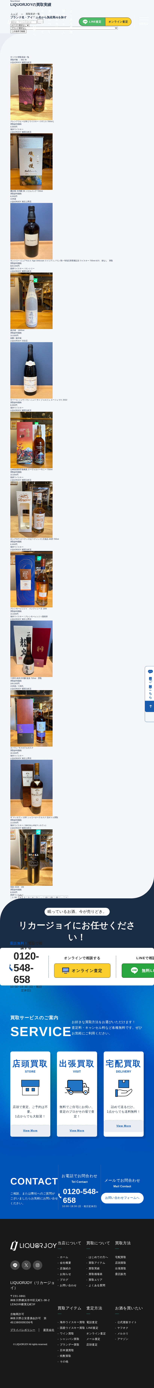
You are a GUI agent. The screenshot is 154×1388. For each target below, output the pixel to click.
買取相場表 (96, 1274)
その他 (64, 1361)
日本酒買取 (67, 1350)
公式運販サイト (127, 1322)
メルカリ (122, 1333)
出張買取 (120, 1268)
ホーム (64, 1257)
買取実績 (94, 1268)
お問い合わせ (68, 1285)
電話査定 (91, 1322)
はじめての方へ (34, 21)
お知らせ (65, 1274)
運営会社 (48, 1329)
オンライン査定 (118, 21)
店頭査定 (91, 1344)
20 (52, 897)
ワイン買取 (67, 1333)
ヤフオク (122, 1327)
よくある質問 (71, 21)
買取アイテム (63, 21)
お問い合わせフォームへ (122, 1197)
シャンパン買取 (69, 1338)
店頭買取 (120, 1262)
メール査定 (93, 1338)
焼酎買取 (65, 1355)
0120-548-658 (26, 967)
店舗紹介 (65, 1268)
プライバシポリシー (22, 1329)
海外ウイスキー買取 (72, 1322)
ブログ (64, 1279)
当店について (42, 21)
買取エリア (96, 1279)
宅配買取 (120, 1257)
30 (57, 897)
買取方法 (57, 22)
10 (46, 897)
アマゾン (122, 1338)
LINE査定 (95, 21)
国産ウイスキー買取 (72, 1327)
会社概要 (65, 1262)
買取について (49, 21)
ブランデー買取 (69, 1344)
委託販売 (120, 1274)
